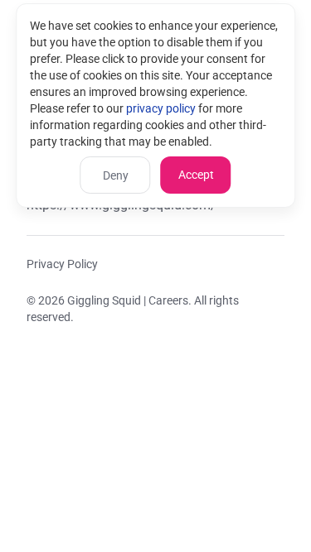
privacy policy (161, 108)
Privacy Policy (62, 264)
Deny (116, 175)
